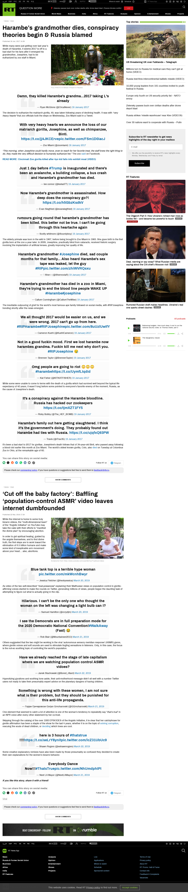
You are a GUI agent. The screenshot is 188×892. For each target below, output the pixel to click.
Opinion (137, 14)
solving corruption (109, 723)
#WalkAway (98, 626)
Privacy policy (145, 860)
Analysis (123, 14)
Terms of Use (145, 857)
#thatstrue (78, 735)
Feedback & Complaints (149, 874)
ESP (10, 1)
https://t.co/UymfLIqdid (71, 371)
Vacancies (144, 878)
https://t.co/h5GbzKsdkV (63, 202)
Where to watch (100, 864)
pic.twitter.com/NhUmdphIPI (77, 769)
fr (24, 844)
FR (24, 1)
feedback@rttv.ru (101, 470)
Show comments (63, 480)
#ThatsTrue (45, 769)
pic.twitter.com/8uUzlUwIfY (87, 327)
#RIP (39, 268)
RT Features (109, 14)
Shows (168, 14)
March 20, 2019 (82, 580)
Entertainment (152, 14)
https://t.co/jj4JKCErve (40, 139)
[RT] (52, 2)
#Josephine (69, 254)
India (84, 14)
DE (20, 1)
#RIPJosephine (52, 327)
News (5, 857)
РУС (15, 1)
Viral (12, 21)
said (83, 153)
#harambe (44, 371)
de (20, 844)
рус (15, 844)
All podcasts (179, 319)
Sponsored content (101, 871)
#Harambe (53, 293)
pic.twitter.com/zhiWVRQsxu (67, 268)
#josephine (71, 293)
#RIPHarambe (28, 327)
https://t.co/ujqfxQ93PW (89, 433)
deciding (46, 726)
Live (95, 857)
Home (6, 21)
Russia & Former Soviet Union (33, 14)
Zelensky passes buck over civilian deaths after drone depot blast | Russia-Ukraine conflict (87, 8)
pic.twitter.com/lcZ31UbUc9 (84, 740)
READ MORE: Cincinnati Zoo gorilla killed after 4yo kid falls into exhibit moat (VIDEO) (49, 159)
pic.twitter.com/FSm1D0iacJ (82, 139)
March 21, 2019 (81, 637)
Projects (180, 14)
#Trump (55, 168)
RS (28, 1)
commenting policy (28, 470)
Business (71, 14)
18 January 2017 (80, 107)
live (128, 8)
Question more (30, 8)
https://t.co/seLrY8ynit (42, 740)
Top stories (132, 22)
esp (10, 844)
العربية (5, 1)
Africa (95, 14)
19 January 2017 (76, 184)
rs (28, 844)
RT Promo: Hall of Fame (149, 867)
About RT (143, 864)
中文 (32, 1)
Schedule (98, 867)
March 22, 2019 (83, 673)
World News (56, 14)
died (95, 447)
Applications (99, 860)
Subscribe (139, 163)
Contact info (145, 871)
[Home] (9, 9)
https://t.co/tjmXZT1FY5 (63, 408)
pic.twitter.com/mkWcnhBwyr (63, 574)
